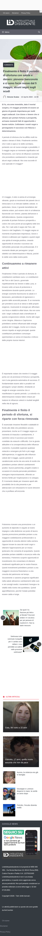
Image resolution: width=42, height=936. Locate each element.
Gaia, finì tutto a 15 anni (16, 727)
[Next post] (39, 644)
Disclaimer (15, 13)
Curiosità (8, 65)
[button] (39, 32)
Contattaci (34, 896)
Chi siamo (6, 13)
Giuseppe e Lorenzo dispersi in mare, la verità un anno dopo (27, 791)
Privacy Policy (25, 13)
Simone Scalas (13, 97)
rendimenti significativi (11, 564)
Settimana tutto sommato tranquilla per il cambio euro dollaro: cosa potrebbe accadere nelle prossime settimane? (15, 644)
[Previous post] (3, 618)
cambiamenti (25, 581)
